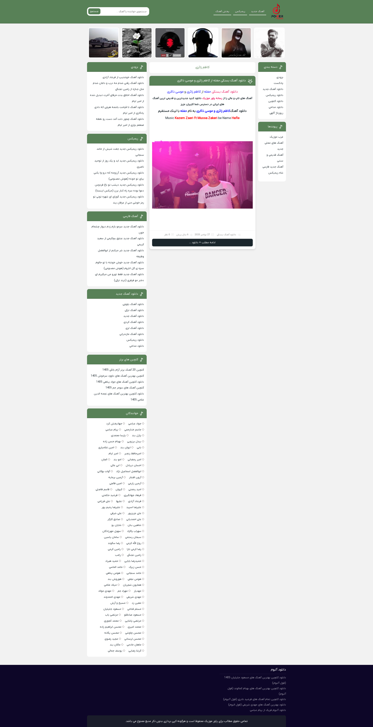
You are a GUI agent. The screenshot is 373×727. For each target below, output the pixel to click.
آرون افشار (135, 477)
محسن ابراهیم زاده (110, 627)
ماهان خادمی (134, 645)
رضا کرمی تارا (134, 549)
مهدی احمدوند (112, 597)
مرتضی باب (111, 615)
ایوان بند (125, 447)
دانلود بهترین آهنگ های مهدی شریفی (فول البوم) (257, 705)
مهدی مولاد (104, 591)
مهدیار (137, 591)
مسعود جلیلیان (112, 609)
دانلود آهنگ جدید (273, 89)
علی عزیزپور (134, 513)
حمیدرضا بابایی (132, 561)
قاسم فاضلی (102, 489)
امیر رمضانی (134, 459)
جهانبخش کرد (114, 424)
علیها (119, 501)
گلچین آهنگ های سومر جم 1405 (124, 388)
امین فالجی (115, 483)
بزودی (279, 77)
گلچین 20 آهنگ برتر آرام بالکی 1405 (123, 370)
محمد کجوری (111, 621)
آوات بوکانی (103, 471)
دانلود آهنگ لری (134, 328)
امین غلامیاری (106, 447)
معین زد (136, 603)
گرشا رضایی (134, 651)
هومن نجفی (134, 579)
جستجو (94, 11)
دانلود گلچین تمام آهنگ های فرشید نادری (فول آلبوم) (254, 699)
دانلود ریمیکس (274, 95)
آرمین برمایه (115, 477)
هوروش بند (114, 579)
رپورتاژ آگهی (276, 113)
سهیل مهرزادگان (111, 531)
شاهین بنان (134, 525)
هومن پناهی (113, 573)
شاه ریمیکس (275, 173)
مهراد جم (123, 591)
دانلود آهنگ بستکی (225, 92)
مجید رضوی (111, 639)
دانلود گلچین (275, 101)
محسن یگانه (111, 633)
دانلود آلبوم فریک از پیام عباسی (268, 710)
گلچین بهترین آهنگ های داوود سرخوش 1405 (117, 376)
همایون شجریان (132, 585)
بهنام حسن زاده (112, 441)
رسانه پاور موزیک (212, 98)
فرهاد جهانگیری (132, 495)
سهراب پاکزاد (134, 531)
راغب (118, 555)
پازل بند (136, 435)
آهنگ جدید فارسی (272, 167)
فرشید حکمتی (110, 495)
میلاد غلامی (110, 585)
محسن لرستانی (132, 639)
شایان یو (116, 525)
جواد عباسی (134, 424)
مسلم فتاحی (134, 609)
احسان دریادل (133, 465)
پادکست (278, 83)
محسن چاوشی (133, 633)
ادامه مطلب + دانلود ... (202, 242)
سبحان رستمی (133, 537)
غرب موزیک (276, 137)
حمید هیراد (111, 561)
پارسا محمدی (118, 435)
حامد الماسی (116, 567)
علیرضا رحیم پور (111, 507)
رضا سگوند (114, 543)
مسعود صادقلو (132, 615)
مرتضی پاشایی (133, 621)
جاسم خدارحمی (132, 430)
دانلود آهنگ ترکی (134, 310)
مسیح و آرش (117, 603)
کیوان (119, 489)
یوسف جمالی (115, 651)
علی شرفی (116, 513)
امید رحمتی (134, 489)
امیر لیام (113, 453)
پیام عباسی (111, 430)
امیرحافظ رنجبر (132, 453)
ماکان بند (115, 645)
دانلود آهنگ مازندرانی (131, 334)
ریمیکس (240, 11)
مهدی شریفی (133, 597)
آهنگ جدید (257, 11)
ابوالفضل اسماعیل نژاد (128, 471)
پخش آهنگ (222, 11)
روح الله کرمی (133, 543)
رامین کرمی (114, 549)
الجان (104, 459)
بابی (139, 447)
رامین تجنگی (134, 555)
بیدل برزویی (134, 441)
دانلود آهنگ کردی (134, 322)
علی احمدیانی (133, 519)
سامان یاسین (111, 537)
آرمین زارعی (134, 483)
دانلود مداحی (276, 107)
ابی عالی (115, 465)
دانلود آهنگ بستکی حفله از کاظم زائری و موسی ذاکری (211, 81)
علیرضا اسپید (133, 507)
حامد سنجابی (133, 573)
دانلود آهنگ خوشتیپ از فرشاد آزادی (123, 77)
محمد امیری (134, 627)
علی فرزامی (104, 501)
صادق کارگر (113, 519)
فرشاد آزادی (134, 501)
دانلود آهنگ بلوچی (133, 304)
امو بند (117, 459)
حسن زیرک (135, 567)
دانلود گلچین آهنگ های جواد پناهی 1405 (120, 382)
